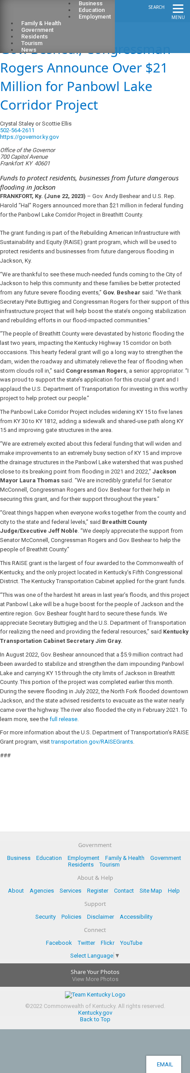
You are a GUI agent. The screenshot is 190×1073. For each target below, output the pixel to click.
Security (45, 916)
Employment (95, 16)
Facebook (59, 942)
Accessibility (136, 916)
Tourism (109, 864)
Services (70, 890)
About (16, 890)
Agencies (42, 890)
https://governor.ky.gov (29, 137)
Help (174, 890)
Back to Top (95, 1019)
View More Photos (95, 979)
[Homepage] (42, 13)
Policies (71, 916)
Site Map (151, 890)
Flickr (107, 942)
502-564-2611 (17, 130)
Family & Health (124, 858)
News (28, 49)
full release (63, 719)
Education (49, 858)
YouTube (131, 942)
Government (165, 858)
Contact (124, 890)
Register (97, 890)
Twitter (86, 942)
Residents (81, 864)
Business (18, 858)
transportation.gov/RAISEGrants (92, 741)
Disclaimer (100, 916)
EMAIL (163, 1064)
